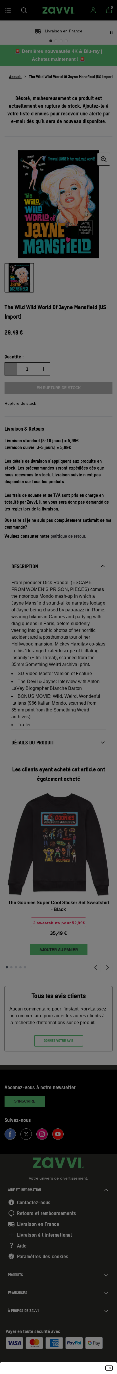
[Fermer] (109, 1368)
